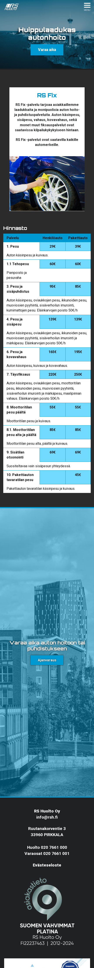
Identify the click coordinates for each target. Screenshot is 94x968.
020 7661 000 (54, 847)
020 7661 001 (56, 853)
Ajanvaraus (47, 660)
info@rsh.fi (47, 817)
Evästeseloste (47, 865)
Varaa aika (47, 49)
